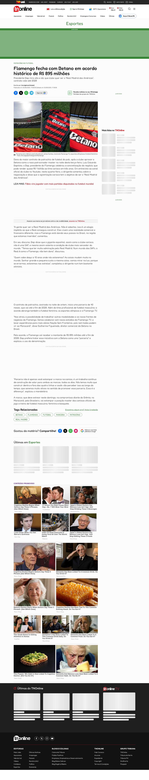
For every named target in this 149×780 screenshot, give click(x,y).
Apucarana (17, 16)
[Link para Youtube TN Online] (52, 738)
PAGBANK (52, 2)
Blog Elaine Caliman (59, 761)
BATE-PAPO (120, 2)
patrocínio (75, 415)
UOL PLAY (67, 2)
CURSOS (60, 2)
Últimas (111, 16)
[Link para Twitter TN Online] (42, 738)
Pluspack (123, 764)
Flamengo (33, 415)
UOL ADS (75, 2)
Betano (19, 415)
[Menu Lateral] (134, 9)
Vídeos (102, 16)
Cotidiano (17, 764)
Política (60, 16)
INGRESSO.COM (34, 2)
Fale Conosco (99, 752)
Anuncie (97, 755)
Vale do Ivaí (41, 16)
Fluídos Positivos (57, 755)
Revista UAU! (71, 16)
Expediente (98, 758)
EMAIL (131, 2)
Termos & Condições (101, 764)
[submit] (129, 9)
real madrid (21, 419)
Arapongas (29, 16)
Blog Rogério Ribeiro (59, 764)
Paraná (51, 16)
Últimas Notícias (34, 752)
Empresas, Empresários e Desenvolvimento (67, 758)
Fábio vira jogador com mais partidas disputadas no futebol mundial (59, 183)
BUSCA (109, 2)
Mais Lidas (17, 752)
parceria (60, 415)
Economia (32, 767)
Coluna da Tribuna (58, 752)
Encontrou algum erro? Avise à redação (81, 410)
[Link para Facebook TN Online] (36, 738)
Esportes (74, 23)
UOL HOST (44, 2)
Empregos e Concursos (88, 16)
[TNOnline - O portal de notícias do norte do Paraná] (23, 9)
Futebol (47, 415)
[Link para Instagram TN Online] (47, 738)
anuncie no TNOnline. (77, 221)
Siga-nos (39, 93)
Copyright (98, 761)
